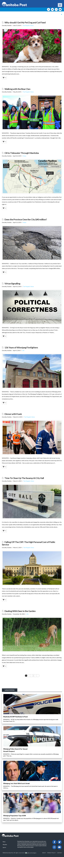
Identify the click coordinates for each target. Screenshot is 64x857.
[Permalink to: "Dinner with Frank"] (32, 437)
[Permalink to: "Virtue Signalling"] (32, 307)
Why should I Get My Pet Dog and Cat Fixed (25, 22)
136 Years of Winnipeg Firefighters (21, 347)
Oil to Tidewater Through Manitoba (21, 153)
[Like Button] (3, 77)
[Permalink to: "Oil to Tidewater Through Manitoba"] (32, 176)
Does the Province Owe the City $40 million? (25, 219)
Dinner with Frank (13, 414)
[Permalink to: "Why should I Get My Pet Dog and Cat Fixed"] (32, 46)
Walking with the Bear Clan (17, 89)
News (24, 156)
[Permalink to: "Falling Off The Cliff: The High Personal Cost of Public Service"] (32, 568)
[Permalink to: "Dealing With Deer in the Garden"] (32, 634)
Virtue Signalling (12, 283)
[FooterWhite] (30, 852)
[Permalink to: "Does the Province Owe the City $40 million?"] (32, 243)
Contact (59, 852)
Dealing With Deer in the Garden (20, 611)
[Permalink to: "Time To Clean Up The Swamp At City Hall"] (32, 501)
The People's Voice (28, 25)
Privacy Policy (51, 852)
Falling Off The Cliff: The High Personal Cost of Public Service (28, 543)
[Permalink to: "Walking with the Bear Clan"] (32, 112)
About (44, 852)
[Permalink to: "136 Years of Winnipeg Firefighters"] (32, 371)
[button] (60, 5)
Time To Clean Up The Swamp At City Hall (24, 478)
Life (23, 350)
